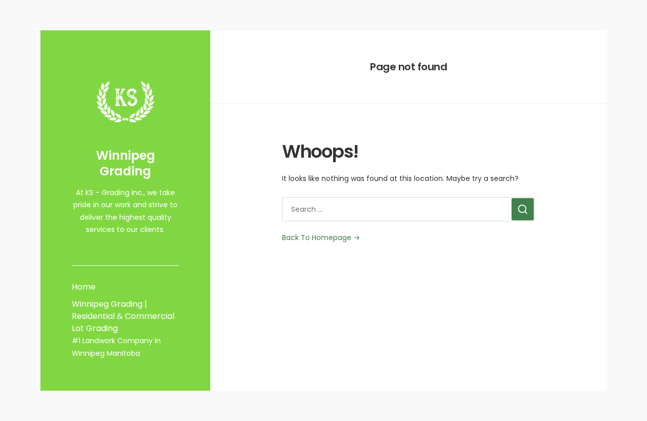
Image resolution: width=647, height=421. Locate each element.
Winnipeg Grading (125, 163)
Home (84, 287)
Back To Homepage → (321, 237)
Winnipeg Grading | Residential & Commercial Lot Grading (123, 316)
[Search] (523, 209)
